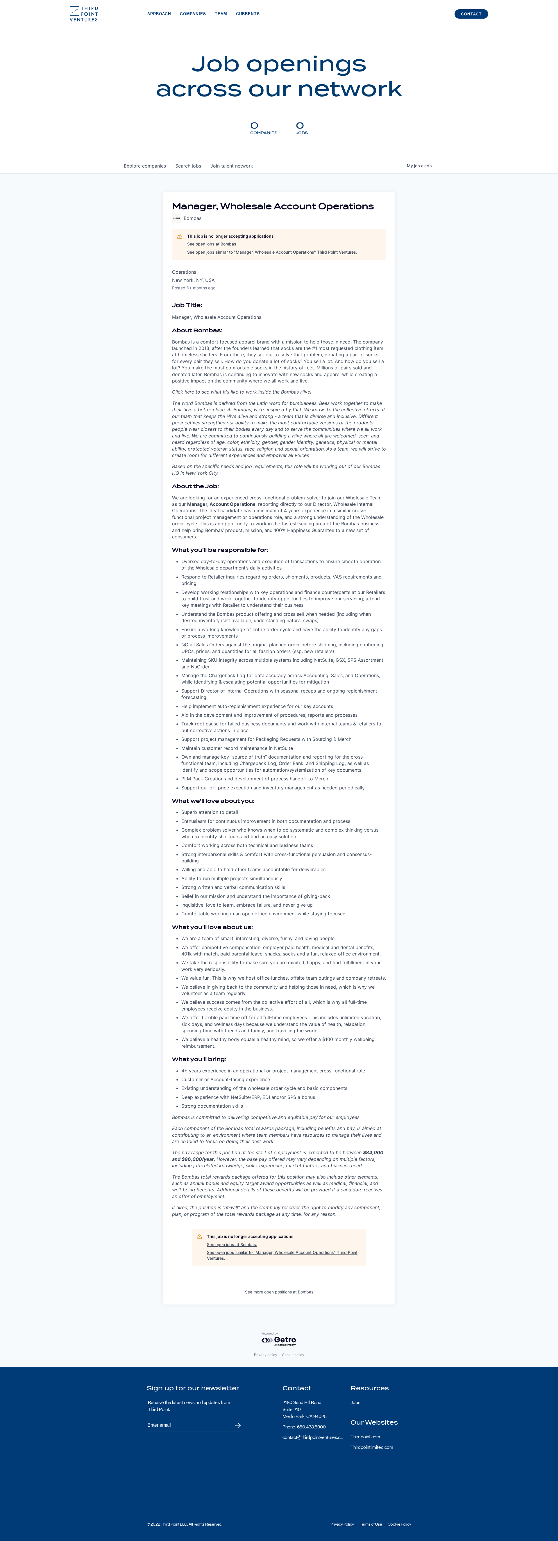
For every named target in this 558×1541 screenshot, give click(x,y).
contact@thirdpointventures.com (313, 1437)
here (189, 392)
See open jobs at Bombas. (212, 243)
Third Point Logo (84, 14)
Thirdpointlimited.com (371, 1447)
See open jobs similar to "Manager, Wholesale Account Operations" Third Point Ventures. (272, 252)
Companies (193, 13)
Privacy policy (265, 1355)
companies (145, 166)
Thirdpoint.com (365, 1436)
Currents (248, 13)
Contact (471, 14)
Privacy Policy (342, 1524)
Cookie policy (293, 1355)
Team (221, 13)
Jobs (355, 1402)
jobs (188, 166)
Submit (234, 1425)
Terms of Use (371, 1524)
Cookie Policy (399, 1524)
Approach (159, 13)
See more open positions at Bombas (279, 1291)
